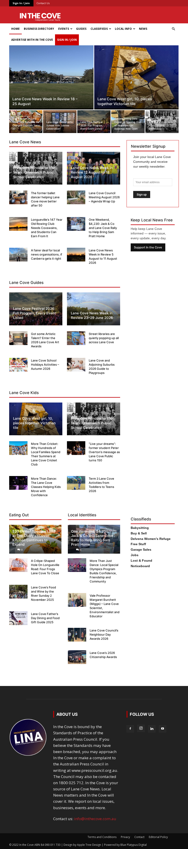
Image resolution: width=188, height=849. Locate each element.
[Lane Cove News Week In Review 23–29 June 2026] (93, 308)
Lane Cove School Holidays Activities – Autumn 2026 (45, 364)
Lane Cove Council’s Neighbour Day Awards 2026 (104, 634)
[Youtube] (162, 728)
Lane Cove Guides (26, 282)
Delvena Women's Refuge (151, 539)
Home (15, 29)
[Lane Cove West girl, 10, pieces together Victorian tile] (136, 77)
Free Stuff (138, 544)
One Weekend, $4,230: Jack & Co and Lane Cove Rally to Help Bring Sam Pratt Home (103, 228)
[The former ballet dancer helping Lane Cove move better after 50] (18, 197)
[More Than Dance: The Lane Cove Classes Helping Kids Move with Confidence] (18, 483)
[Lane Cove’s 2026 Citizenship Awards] (77, 657)
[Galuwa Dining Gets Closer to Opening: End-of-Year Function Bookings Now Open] (127, 121)
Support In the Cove (148, 247)
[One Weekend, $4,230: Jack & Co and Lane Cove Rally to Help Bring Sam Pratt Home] (76, 224)
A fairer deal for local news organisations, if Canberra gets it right (46, 254)
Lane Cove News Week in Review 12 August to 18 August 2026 (92, 172)
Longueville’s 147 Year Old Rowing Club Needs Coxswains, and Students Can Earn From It (46, 228)
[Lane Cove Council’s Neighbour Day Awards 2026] (77, 635)
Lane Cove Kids (24, 392)
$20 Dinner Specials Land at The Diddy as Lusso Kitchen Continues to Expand (33, 538)
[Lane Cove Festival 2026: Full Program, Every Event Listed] (94, 121)
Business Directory (39, 29)
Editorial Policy (158, 837)
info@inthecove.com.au (95, 818)
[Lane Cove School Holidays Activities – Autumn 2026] (18, 365)
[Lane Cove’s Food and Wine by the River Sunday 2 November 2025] (18, 592)
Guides (81, 29)
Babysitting (140, 528)
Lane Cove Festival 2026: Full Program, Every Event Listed (34, 313)
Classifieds (99, 29)
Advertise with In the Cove (32, 40)
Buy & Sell (139, 533)
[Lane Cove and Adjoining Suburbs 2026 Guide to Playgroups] (76, 365)
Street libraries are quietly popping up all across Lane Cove (104, 338)
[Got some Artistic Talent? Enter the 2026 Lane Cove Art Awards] (18, 338)
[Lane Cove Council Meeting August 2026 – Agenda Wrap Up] (76, 197)
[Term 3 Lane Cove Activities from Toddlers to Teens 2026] (76, 483)
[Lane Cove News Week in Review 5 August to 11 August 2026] (76, 254)
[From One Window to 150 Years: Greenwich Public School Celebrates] (162, 121)
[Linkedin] (151, 728)
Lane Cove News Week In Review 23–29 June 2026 (92, 315)
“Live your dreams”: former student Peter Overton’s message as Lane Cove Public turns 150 (104, 452)
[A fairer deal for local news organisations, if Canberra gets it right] (18, 254)
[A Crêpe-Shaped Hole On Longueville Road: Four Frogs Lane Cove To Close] (18, 565)
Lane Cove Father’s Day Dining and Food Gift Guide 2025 (45, 618)
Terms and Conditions (102, 837)
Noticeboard (140, 566)
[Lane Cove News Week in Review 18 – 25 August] (51, 77)
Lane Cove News (25, 142)
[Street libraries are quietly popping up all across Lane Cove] (76, 338)
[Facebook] (130, 728)
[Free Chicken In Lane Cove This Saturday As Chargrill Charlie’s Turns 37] (25, 121)
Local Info (123, 29)
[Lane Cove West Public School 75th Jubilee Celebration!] (59, 121)
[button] (173, 28)
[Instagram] (141, 728)
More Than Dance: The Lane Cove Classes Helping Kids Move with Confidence (46, 487)
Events (63, 29)
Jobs (134, 555)
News (143, 29)
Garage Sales (141, 549)
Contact (139, 837)
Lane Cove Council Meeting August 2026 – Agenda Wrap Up (104, 197)
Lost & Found (141, 560)
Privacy (125, 837)
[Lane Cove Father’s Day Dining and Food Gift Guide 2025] (18, 618)
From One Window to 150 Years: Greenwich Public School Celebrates (34, 172)
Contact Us (43, 3)
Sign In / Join (21, 3)
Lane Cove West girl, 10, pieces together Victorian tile (34, 423)
